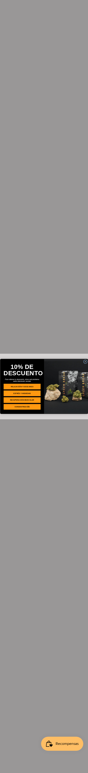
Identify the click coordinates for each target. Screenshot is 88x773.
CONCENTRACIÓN (22, 407)
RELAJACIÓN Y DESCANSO (22, 386)
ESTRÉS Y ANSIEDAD (22, 393)
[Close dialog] (85, 361)
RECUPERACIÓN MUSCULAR (22, 400)
